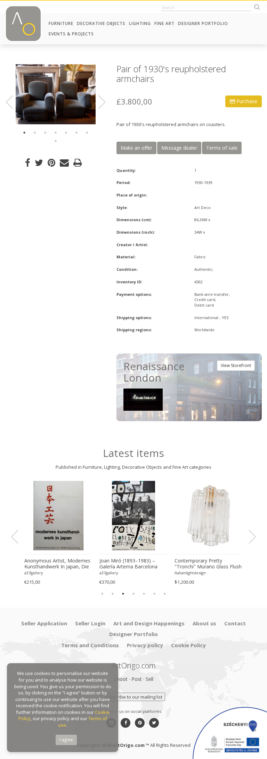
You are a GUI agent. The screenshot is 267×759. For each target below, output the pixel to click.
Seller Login (90, 623)
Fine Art (164, 23)
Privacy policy (145, 645)
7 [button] (86, 132)
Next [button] (98, 102)
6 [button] (76, 132)
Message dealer (179, 147)
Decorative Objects (101, 23)
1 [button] (24, 132)
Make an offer (136, 147)
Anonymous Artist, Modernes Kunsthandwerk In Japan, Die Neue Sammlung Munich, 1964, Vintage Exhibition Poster (57, 564)
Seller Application (44, 623)
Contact (235, 623)
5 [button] (66, 132)
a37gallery (33, 572)
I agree (66, 740)
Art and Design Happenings (149, 623)
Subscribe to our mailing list (133, 697)
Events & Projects (71, 34)
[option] (56, 94)
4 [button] (55, 132)
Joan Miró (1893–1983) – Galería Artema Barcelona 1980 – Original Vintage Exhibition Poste (128, 564)
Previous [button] (14, 102)
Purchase (246, 101)
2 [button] (34, 132)
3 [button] (45, 132)
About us (204, 623)
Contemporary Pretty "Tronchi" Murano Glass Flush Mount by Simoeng (208, 564)
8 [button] (55, 140)
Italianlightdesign (190, 572)
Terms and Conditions (90, 645)
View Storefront (236, 365)
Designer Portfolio (203, 23)
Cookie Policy (188, 645)
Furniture (61, 23)
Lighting (140, 23)
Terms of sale (221, 147)
